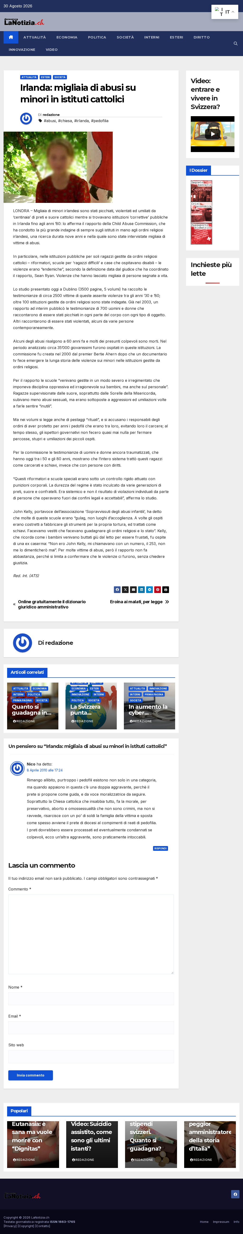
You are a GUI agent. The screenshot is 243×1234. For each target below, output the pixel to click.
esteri (176, 37)
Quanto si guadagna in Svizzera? (29, 712)
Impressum (221, 1222)
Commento (19, 889)
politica (97, 37)
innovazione (22, 50)
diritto (202, 37)
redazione (51, 115)
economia (67, 37)
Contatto (42, 1226)
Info (236, 1222)
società (125, 37)
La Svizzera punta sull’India (85, 712)
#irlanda (81, 120)
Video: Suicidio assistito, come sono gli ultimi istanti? (91, 1136)
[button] (236, 43)
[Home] (11, 37)
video (52, 50)
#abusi (50, 120)
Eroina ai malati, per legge (136, 601)
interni (151, 37)
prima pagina (22, 700)
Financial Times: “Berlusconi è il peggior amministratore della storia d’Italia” (210, 1123)
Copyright (26, 1226)
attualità (34, 37)
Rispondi (160, 848)
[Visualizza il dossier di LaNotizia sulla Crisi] (201, 212)
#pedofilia (99, 120)
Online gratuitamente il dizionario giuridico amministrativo (52, 604)
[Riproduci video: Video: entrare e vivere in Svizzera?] (212, 134)
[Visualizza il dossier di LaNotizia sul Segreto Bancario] (201, 190)
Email (14, 1016)
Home (204, 1222)
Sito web (16, 1045)
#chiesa (65, 120)
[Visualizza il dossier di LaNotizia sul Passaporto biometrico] (201, 233)
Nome (15, 987)
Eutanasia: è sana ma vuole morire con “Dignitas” (32, 1136)
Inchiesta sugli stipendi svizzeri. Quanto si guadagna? (150, 1132)
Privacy (10, 1226)
